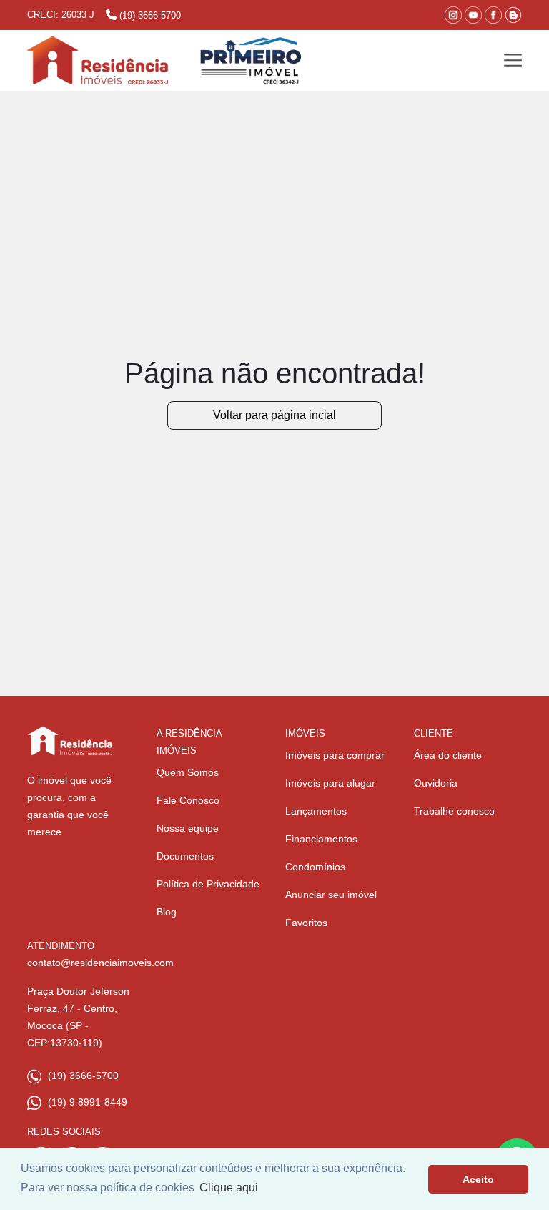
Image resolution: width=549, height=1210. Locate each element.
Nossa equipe (188, 828)
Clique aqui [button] (228, 1187)
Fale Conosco (188, 800)
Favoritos (306, 922)
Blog (167, 912)
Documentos (185, 856)
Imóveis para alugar (330, 783)
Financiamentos (321, 839)
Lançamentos (316, 811)
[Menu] (513, 60)
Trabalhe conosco (454, 811)
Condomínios (315, 866)
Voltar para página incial (274, 415)
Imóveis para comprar (335, 755)
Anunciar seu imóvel (331, 894)
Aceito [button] (478, 1179)
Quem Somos (188, 772)
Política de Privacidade (208, 884)
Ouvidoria (436, 783)
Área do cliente (448, 755)
